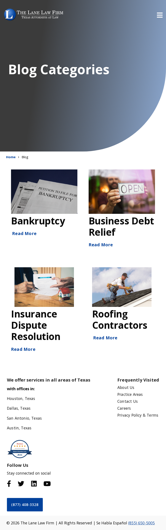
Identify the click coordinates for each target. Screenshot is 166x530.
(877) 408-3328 (24, 504)
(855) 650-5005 (141, 522)
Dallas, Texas (18, 408)
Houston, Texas (21, 398)
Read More (24, 233)
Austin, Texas (19, 427)
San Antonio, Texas (24, 418)
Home (11, 157)
